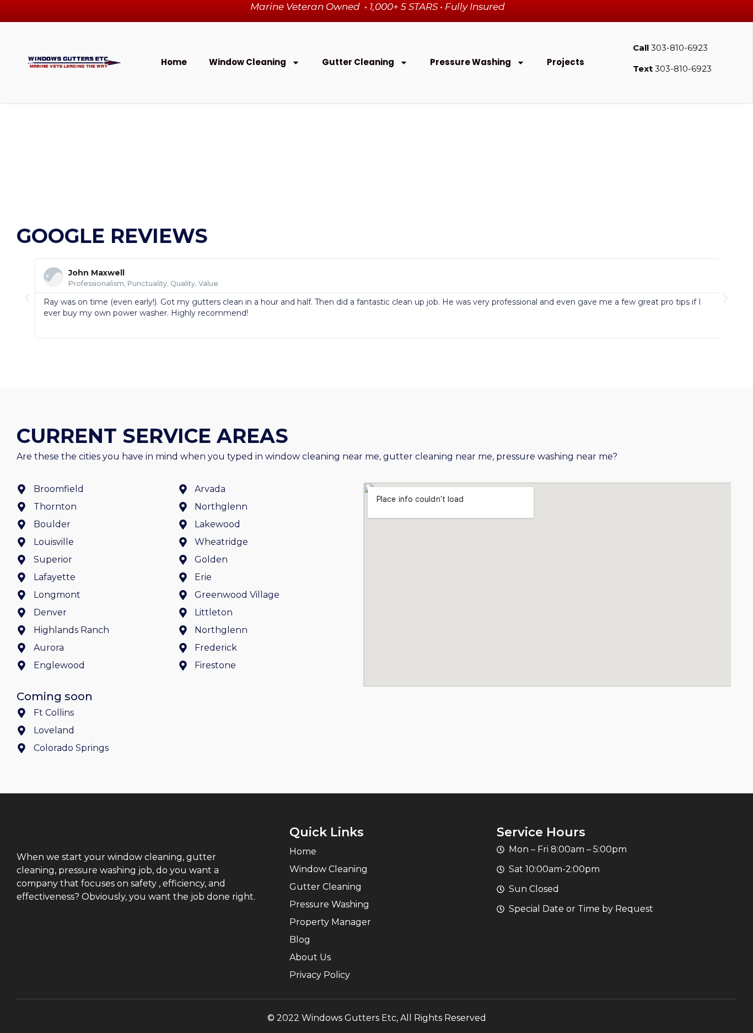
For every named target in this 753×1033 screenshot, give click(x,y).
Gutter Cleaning (358, 62)
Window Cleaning (247, 62)
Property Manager (330, 922)
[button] (27, 298)
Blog (299, 939)
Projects (565, 62)
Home (174, 62)
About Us (310, 957)
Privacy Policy (319, 975)
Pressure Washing (470, 62)
